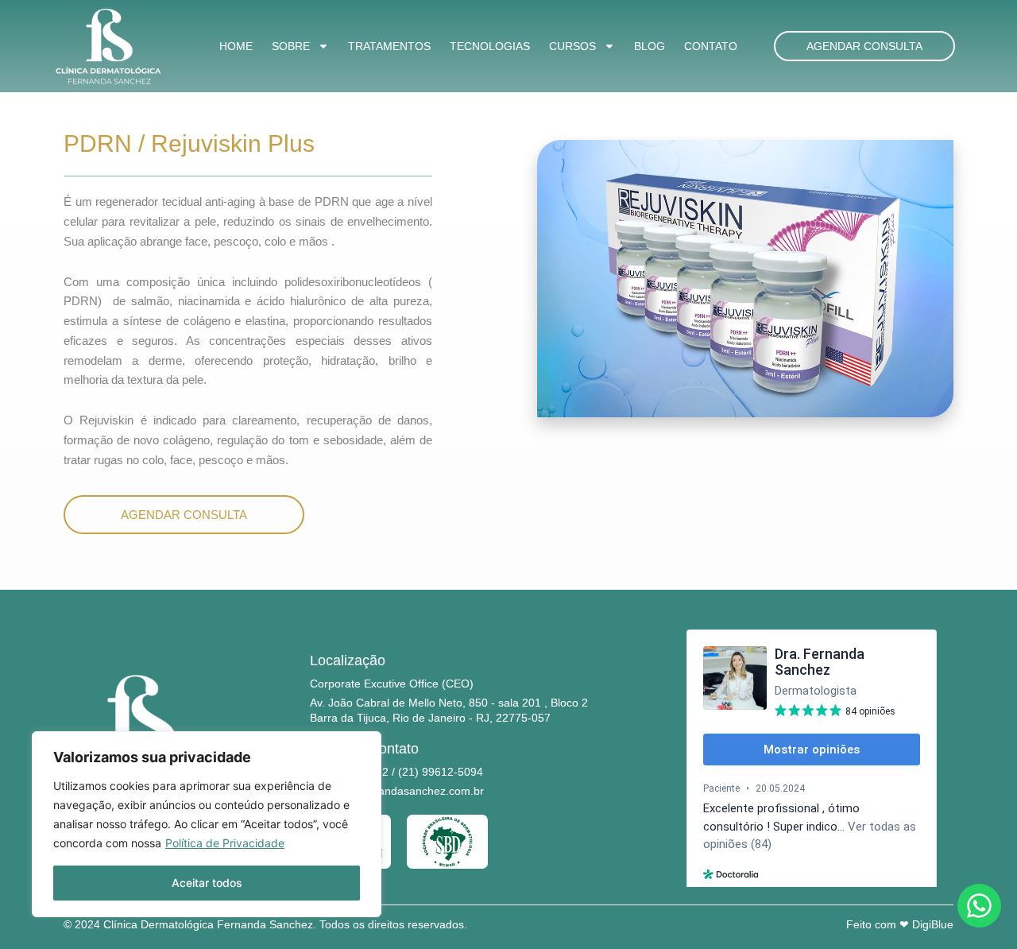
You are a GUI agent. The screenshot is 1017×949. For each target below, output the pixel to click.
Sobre (291, 46)
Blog (649, 46)
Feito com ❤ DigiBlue (899, 924)
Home (236, 46)
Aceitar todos (207, 882)
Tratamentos (389, 46)
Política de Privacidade (224, 843)
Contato (710, 46)
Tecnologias (490, 46)
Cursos (572, 46)
